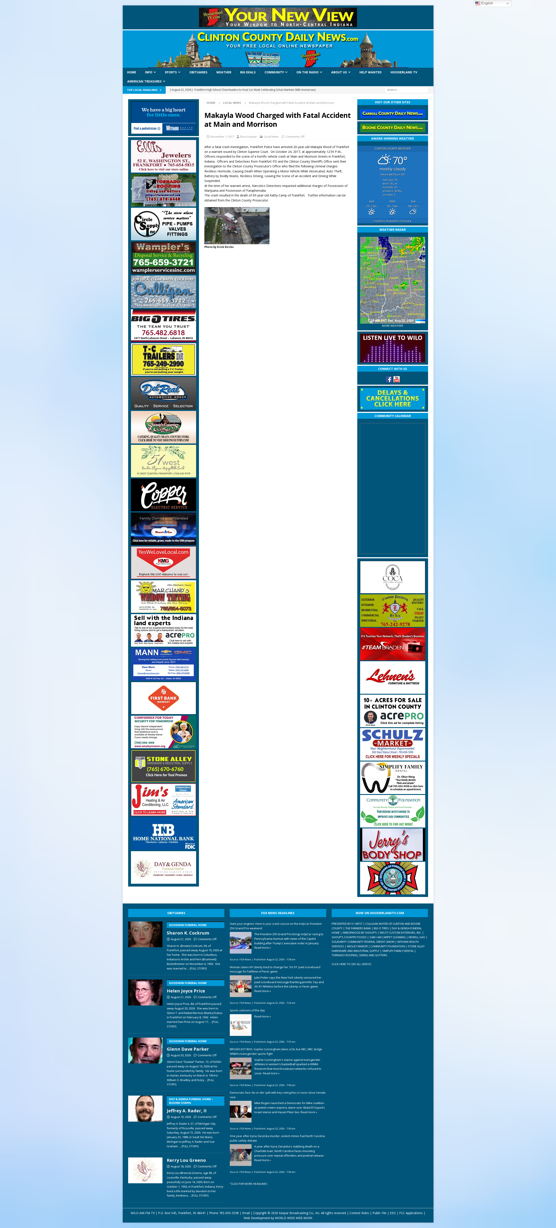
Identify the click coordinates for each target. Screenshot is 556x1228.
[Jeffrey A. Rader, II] (145, 1121)
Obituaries (198, 72)
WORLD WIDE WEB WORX (293, 1218)
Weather (223, 72)
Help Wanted (370, 72)
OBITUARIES (176, 913)
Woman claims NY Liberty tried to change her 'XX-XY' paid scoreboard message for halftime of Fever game (275, 969)
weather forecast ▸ (392, 221)
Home (131, 72)
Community (274, 72)
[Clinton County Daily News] (278, 49)
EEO (393, 1213)
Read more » (262, 947)
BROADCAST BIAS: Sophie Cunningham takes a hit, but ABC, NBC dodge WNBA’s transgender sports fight (276, 1051)
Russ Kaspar (248, 136)
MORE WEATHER (392, 326)
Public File (379, 1213)
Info (148, 72)
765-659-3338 (229, 1213)
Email (246, 1213)
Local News (271, 136)
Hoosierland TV (404, 72)
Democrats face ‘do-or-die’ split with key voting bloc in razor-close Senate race (278, 1095)
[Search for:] (406, 89)
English (486, 3)
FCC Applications (411, 1213)
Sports (171, 72)
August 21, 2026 (181, 939)
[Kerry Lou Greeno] (145, 1176)
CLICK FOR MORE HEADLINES (249, 1184)
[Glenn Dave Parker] (145, 1061)
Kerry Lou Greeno (186, 1160)
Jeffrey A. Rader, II (190, 1105)
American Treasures (144, 81)
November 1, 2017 (222, 136)
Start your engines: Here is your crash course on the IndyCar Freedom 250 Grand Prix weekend (276, 926)
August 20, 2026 (181, 1055)
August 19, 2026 (181, 1117)
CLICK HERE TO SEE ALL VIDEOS (351, 964)
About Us (339, 72)
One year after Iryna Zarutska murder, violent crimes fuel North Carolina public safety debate (277, 1138)
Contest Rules (359, 1213)
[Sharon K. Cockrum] (145, 944)
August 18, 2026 (181, 1166)
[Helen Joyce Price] (145, 1002)
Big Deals (248, 72)
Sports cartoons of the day (247, 1010)
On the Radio (307, 72)
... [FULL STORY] (197, 968)
